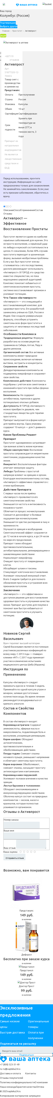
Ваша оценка (10, 852)
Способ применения (24, 210)
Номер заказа (11, 819)
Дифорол (26, 954)
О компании (41, 1082)
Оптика (40, 1087)
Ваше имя (9, 830)
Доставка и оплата (10, 1073)
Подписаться (26, 1055)
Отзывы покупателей (11, 1078)
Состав (39, 210)
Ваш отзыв (10, 848)
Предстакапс (12, 90)
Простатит (17, 31)
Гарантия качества (26, 1087)
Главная (5, 31)
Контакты (30, 1073)
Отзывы (7, 213)
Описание (8, 210)
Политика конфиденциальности (17, 1082)
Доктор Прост (26, 986)
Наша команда (8, 1087)
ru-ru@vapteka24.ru (10, 1069)
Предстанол (26, 970)
